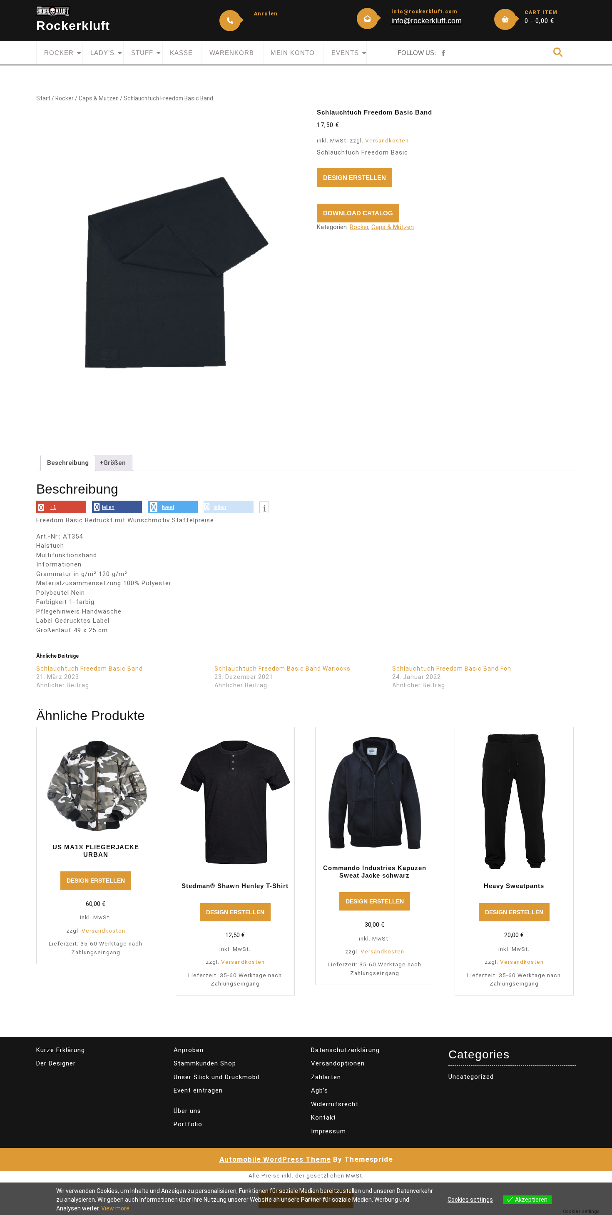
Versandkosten (387, 140)
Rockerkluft (73, 25)
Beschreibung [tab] (68, 463)
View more (115, 1208)
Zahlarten (326, 1077)
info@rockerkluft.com (426, 21)
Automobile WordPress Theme (275, 1159)
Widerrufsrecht (334, 1104)
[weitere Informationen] (264, 508)
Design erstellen (354, 177)
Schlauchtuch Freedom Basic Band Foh (451, 668)
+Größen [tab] (113, 463)
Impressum (328, 1131)
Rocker (59, 52)
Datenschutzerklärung (345, 1050)
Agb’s (319, 1090)
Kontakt (323, 1117)
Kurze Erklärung (60, 1050)
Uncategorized (471, 1076)
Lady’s (102, 52)
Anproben (189, 1050)
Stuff (142, 52)
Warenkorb (231, 52)
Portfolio (188, 1124)
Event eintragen (198, 1090)
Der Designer (56, 1063)
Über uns (187, 1111)
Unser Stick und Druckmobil (216, 1077)
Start (43, 98)
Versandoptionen (338, 1063)
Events (345, 52)
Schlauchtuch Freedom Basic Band (89, 668)
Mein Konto (293, 52)
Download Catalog (358, 213)
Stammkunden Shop (205, 1063)
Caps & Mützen (99, 98)
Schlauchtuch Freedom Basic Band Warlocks (282, 668)
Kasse (181, 52)
